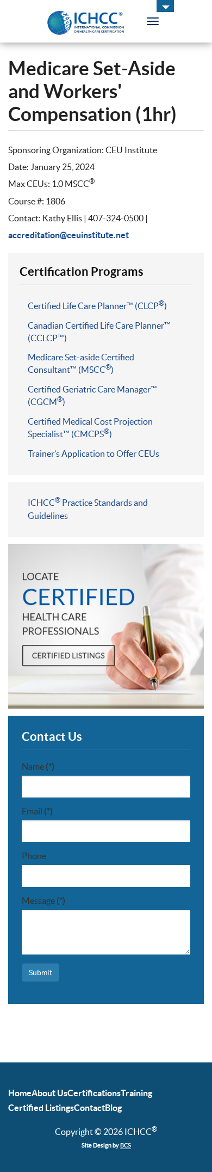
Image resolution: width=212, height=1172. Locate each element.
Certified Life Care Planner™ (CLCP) (97, 305)
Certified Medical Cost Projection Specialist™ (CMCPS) (90, 427)
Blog (113, 1108)
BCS (125, 1145)
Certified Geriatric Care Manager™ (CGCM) (92, 395)
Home (20, 1093)
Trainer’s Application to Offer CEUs (93, 453)
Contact (89, 1108)
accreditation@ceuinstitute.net (68, 235)
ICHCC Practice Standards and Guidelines (88, 508)
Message (43, 900)
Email (37, 811)
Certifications (94, 1093)
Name (38, 766)
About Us (49, 1093)
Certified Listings (41, 1108)
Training (136, 1093)
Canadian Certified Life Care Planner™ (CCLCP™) (99, 332)
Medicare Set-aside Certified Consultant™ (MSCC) (81, 363)
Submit (40, 972)
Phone (34, 856)
